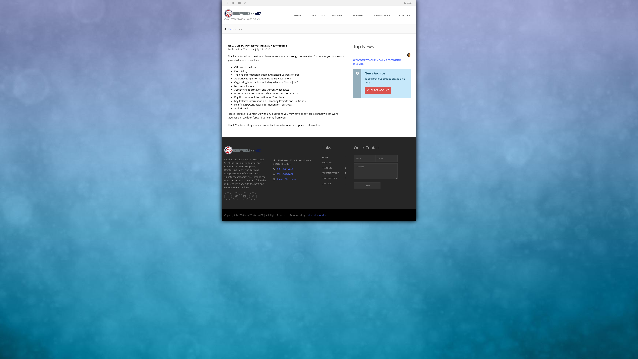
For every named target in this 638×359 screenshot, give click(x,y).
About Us (317, 15)
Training (337, 15)
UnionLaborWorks (316, 215)
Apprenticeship (330, 173)
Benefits (358, 15)
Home (297, 15)
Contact (404, 15)
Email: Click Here (286, 179)
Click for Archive (378, 90)
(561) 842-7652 (285, 174)
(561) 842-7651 (285, 169)
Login (409, 2)
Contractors (381, 15)
